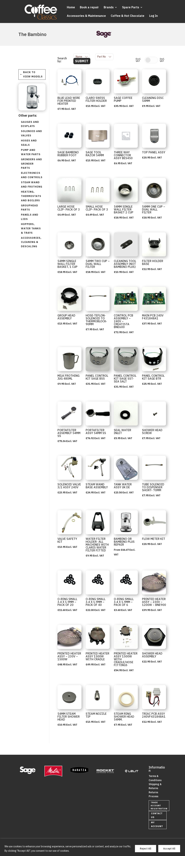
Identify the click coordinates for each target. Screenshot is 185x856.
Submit (82, 61)
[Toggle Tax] (151, 60)
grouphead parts (29, 207)
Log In (153, 16)
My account (157, 824)
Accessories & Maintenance (86, 16)
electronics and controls (31, 175)
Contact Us (157, 815)
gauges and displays (30, 124)
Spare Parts (130, 7)
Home (71, 7)
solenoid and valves (31, 133)
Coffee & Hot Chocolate (127, 16)
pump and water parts (30, 152)
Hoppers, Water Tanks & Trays (31, 228)
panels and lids (29, 217)
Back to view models (33, 74)
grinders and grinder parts (31, 164)
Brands (109, 7)
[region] (92, 847)
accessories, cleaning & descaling (31, 242)
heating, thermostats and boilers (31, 196)
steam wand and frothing (31, 184)
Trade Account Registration (159, 805)
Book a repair (89, 7)
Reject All (145, 848)
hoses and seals (29, 142)
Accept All (169, 848)
